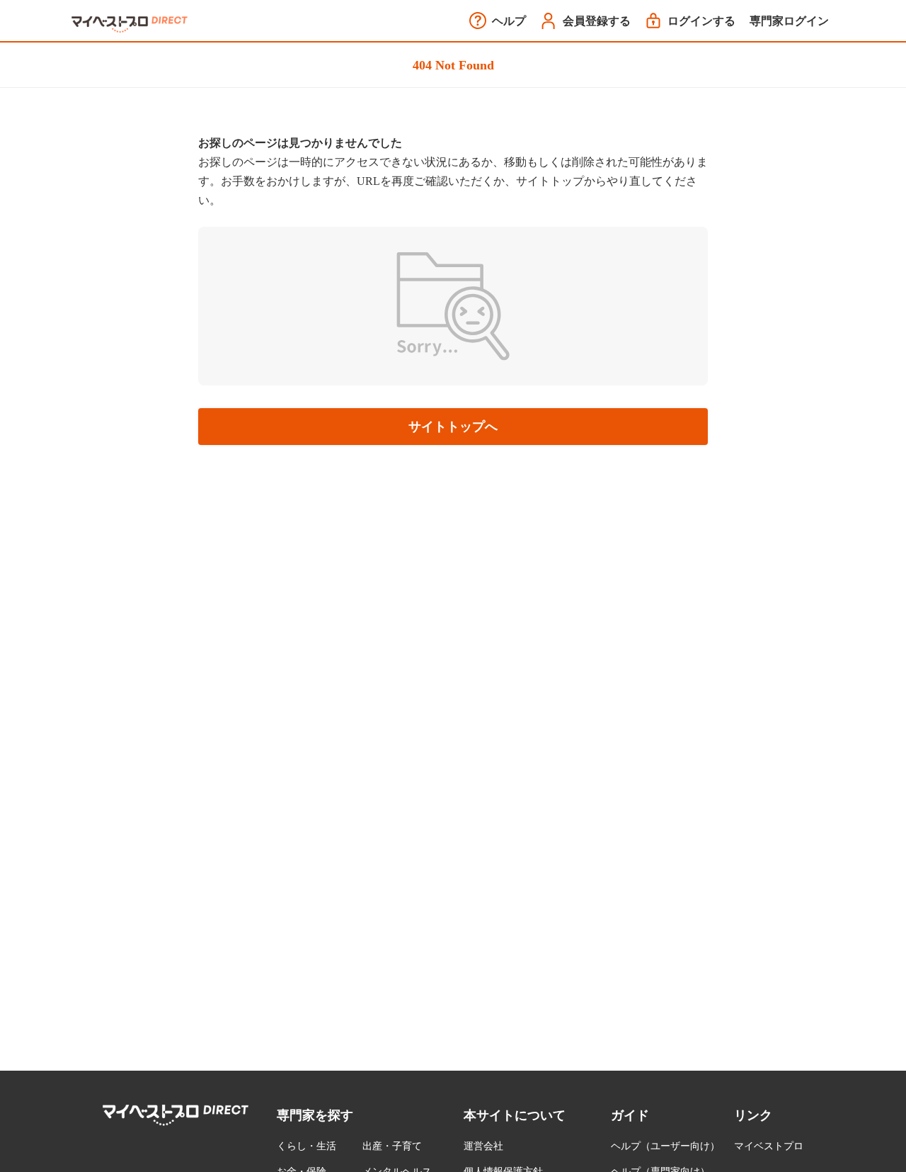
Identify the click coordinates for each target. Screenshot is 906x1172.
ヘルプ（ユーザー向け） (665, 1146)
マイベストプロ (768, 1146)
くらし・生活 (306, 1146)
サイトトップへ (453, 426)
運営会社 (483, 1146)
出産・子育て (392, 1146)
